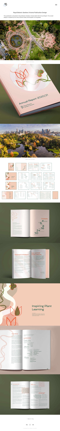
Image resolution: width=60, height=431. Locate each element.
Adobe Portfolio (33, 428)
